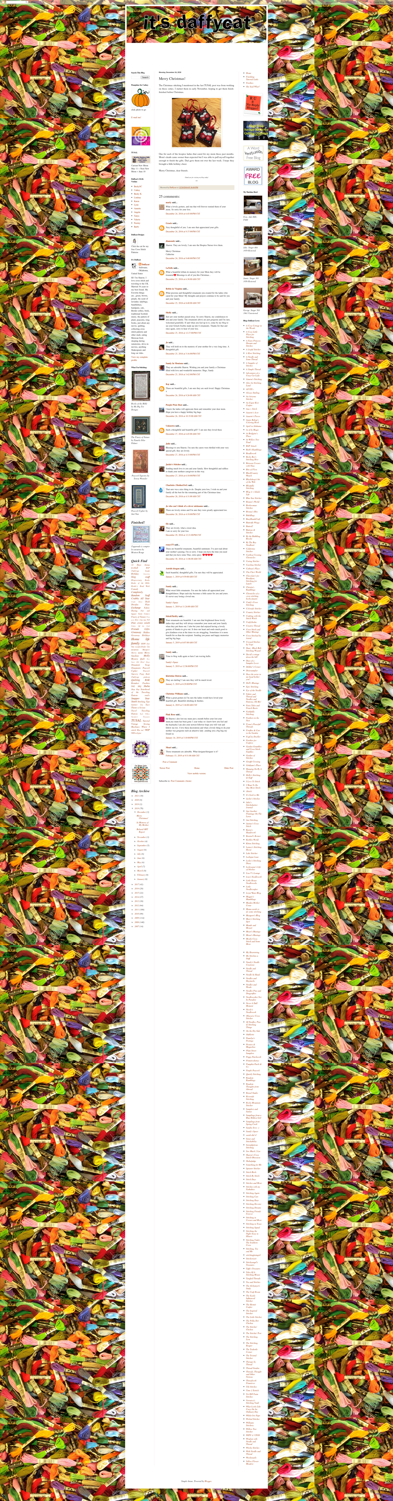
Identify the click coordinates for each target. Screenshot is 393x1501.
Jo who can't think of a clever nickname (184, 506)
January (141, 879)
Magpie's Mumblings (251, 898)
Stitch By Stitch (252, 1175)
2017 (137, 884)
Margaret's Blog (253, 915)
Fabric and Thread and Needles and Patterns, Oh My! (253, 698)
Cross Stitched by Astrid (253, 637)
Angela (137, 212)
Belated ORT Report (142, 830)
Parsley (137, 223)
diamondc (170, 241)
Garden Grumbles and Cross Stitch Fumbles (253, 749)
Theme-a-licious (138, 707)
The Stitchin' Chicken (251, 1328)
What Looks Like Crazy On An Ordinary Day (253, 1409)
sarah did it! (251, 1135)
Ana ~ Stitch (251, 408)
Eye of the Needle (253, 690)
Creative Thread (253, 625)
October (141, 841)
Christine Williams (174, 693)
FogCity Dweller (253, 736)
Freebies (249, 82)
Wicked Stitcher (253, 1418)
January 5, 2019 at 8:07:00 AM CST (181, 642)
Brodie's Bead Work (140, 586)
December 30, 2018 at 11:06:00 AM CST (184, 558)
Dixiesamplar (252, 670)
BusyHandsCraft (253, 518)
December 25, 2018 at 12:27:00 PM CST (183, 332)
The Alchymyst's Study (253, 1287)
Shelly (168, 312)
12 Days (136, 564)
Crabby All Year (140, 598)
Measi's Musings (253, 935)
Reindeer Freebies (140, 683)
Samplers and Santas (252, 1110)
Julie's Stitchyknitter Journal (251, 805)
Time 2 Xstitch (252, 1390)
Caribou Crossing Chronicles (253, 556)
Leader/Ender (140, 646)
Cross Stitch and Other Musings (253, 630)
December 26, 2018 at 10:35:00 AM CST (184, 416)
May (139, 862)
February (141, 874)
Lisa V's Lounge (253, 873)
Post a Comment (170, 761)
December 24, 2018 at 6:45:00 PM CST (183, 213)
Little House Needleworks (251, 881)
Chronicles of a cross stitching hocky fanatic (252, 596)
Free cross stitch (140, 623)
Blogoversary (136, 580)
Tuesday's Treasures (140, 717)
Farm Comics (144, 614)
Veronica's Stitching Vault (252, 1401)
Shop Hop (135, 689)
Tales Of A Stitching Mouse (253, 1273)
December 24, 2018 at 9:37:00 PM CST (183, 231)
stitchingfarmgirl (253, 1254)
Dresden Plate (140, 604)
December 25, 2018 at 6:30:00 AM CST (183, 279)
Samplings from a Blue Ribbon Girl (253, 1116)
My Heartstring (252, 952)
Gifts (147, 629)
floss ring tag (140, 620)
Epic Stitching (252, 686)
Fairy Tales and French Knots (253, 706)
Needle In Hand (253, 974)
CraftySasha (251, 622)
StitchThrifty (172, 616)
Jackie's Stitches (173, 464)
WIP (147, 730)
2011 (137, 909)
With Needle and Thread (253, 1452)
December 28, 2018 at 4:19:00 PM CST (183, 514)
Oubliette (250, 1034)
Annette (137, 208)
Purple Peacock (253, 1070)
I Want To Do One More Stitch (253, 786)
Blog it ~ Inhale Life (253, 493)
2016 (137, 888)
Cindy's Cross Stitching (252, 603)
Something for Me (254, 1164)
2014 (137, 896)
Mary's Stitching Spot (253, 920)
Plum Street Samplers (251, 1052)
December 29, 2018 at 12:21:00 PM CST (183, 534)
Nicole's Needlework (251, 1011)
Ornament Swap (140, 664)
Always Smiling (252, 392)
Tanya (136, 215)
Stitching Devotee (253, 1203)
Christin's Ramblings (250, 588)
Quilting (135, 680)
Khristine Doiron (174, 675)
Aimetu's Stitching (254, 379)
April (139, 866)
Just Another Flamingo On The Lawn (254, 814)
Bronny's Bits (252, 511)
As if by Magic (252, 429)
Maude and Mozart (251, 926)
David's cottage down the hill (252, 655)
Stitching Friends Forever (253, 1212)
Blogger (208, 1481)
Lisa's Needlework (254, 876)
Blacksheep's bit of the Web (253, 480)
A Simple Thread (253, 369)
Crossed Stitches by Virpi (253, 643)
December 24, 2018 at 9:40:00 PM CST (183, 258)
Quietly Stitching (253, 1074)
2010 (137, 913)
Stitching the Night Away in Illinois (252, 1234)
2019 (137, 804)
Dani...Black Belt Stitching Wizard (253, 649)
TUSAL (136, 720)
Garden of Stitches (250, 756)
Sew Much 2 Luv (253, 1151)
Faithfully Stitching (250, 713)
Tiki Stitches (251, 1386)
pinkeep (147, 677)
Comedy (134, 588)
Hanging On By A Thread (254, 770)
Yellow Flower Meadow (252, 1462)
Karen (136, 201)
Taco (148, 704)
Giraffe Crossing (253, 761)
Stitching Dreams (253, 1207)
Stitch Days (251, 1179)
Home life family (140, 641)
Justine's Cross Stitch (252, 825)
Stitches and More (254, 1183)
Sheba (147, 686)
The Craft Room (253, 1291)
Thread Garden (252, 1368)
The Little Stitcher (254, 1316)
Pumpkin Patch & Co (254, 1065)
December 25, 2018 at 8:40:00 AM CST (183, 302)
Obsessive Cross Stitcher (253, 1017)
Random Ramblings (250, 1079)
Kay (167, 384)
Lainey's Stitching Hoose (253, 848)
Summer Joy (137, 704)
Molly (147, 655)
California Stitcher (250, 550)
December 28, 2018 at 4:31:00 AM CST (183, 496)
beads (147, 571)
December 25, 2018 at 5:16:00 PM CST (183, 353)
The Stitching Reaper (252, 1344)
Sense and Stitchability (251, 1140)
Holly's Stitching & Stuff (253, 776)
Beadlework (251, 453)
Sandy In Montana (174, 363)
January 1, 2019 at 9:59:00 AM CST (181, 576)
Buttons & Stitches (250, 531)
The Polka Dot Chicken (252, 1322)
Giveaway (136, 632)
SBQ (139, 686)
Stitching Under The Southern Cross (253, 1242)
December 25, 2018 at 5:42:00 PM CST (183, 374)
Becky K (138, 193)
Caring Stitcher (252, 561)
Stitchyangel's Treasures (252, 1263)
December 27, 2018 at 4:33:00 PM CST (183, 454)
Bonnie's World (252, 501)
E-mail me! (136, 117)
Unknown (170, 425)
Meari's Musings (253, 931)
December (141, 811)
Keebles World (252, 839)
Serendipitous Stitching (252, 1146)
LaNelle (169, 267)
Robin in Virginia (174, 288)
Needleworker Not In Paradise (253, 998)
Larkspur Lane (252, 856)
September (142, 845)
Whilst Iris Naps (253, 1415)
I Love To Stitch (253, 781)
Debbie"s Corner (253, 666)
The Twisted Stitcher (251, 1356)
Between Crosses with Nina (253, 464)
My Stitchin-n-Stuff (252, 957)
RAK (147, 680)
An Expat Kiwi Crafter (252, 404)
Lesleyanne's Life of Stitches (253, 868)
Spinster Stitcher (253, 1168)
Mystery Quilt (138, 658)
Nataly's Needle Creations (252, 963)
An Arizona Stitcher (251, 397)
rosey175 (170, 544)
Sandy (169, 586)
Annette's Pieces (253, 416)
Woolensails (251, 1457)
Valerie (137, 219)
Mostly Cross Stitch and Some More (253, 941)
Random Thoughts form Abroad (252, 1086)
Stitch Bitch (251, 1172)
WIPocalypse (136, 733)
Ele (167, 523)
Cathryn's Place (253, 568)
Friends (135, 629)
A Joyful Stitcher (253, 349)
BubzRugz (250, 515)
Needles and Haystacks (251, 979)
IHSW (143, 643)
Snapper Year (140, 698)
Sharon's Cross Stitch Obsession (253, 1156)
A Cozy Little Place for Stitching (251, 334)
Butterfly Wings (252, 522)
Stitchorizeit (251, 1258)
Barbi (136, 226)
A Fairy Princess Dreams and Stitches (253, 343)
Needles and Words (251, 986)
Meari (168, 747)
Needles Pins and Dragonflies (253, 992)
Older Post (228, 767)
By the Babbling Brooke (253, 537)
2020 (137, 799)
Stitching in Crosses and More (254, 1219)
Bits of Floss (251, 469)
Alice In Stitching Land (253, 384)
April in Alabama (253, 426)
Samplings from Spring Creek (253, 1123)
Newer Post (165, 767)
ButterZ (249, 526)
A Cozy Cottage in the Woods (254, 327)
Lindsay (137, 197)
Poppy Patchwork (253, 1056)
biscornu (147, 574)
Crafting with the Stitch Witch (253, 617)
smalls (147, 695)
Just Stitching (252, 819)
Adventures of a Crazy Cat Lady (253, 374)
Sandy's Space (172, 602)
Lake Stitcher (251, 853)
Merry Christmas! (142, 817)
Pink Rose (170, 714)
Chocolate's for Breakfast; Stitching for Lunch (252, 579)
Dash (147, 601)
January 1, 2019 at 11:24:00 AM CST (182, 606)
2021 (137, 795)
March (140, 870)
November (141, 837)
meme (140, 652)
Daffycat (173, 187)
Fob (148, 620)
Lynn (136, 204)
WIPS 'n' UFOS (253, 1435)
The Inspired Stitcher (251, 1312)
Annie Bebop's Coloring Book (252, 421)
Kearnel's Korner (253, 835)
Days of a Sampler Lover (252, 662)
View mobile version (196, 773)
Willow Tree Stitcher (251, 1430)
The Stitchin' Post (253, 1333)
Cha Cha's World (253, 572)
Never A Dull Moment (251, 1004)
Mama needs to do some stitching (253, 910)
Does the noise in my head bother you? (253, 677)
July (139, 853)
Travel (134, 710)
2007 (137, 926)
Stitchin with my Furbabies (253, 1188)
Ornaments (136, 667)
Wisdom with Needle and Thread (251, 1441)
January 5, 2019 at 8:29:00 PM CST (181, 684)
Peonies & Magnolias (250, 1045)
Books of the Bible (140, 583)
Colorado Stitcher (253, 608)
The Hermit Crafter (251, 1306)
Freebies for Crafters (251, 741)
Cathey (137, 190)
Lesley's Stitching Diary (253, 862)
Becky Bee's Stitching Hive (252, 458)
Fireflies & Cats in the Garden (253, 731)
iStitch (249, 791)
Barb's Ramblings (253, 449)
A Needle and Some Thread (252, 358)
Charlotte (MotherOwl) (177, 485)
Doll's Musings (252, 682)
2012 (137, 905)
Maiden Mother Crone (253, 904)
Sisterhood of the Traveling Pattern (140, 692)
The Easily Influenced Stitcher (250, 1298)
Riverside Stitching (250, 1097)
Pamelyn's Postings (250, 1039)
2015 (137, 892)
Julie (168, 443)
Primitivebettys (252, 1060)
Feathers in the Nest (252, 719)
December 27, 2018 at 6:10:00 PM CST (183, 475)
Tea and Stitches (253, 1282)
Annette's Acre (252, 412)
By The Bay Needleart (251, 543)
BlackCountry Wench (252, 474)
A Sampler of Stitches (251, 364)
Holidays (146, 635)
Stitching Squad (253, 1227)
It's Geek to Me (252, 794)
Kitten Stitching (253, 843)
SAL (133, 686)
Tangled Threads (253, 1278)
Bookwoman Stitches (251, 506)
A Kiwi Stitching (253, 353)
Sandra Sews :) (252, 1127)
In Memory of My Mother (143, 823)
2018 (137, 808)
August (140, 849)
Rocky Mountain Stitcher (253, 1104)
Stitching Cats (252, 1196)
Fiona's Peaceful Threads (253, 725)
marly (168, 202)
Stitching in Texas (253, 1223)
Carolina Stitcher (253, 564)
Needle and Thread (251, 969)
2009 (137, 917)
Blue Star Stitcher (253, 498)
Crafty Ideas (136, 602)
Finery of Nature (138, 616)
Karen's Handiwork (251, 831)
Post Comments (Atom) (181, 780)
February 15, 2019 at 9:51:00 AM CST (183, 755)
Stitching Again (252, 1193)
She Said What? (253, 86)
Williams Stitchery (250, 1424)
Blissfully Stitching (250, 487)
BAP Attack (251, 445)
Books (147, 580)
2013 (137, 901)
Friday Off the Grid (140, 626)
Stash (134, 701)
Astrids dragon (173, 568)
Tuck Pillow (145, 714)
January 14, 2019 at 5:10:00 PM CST (182, 737)
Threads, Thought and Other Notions (253, 1374)
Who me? (140, 730)
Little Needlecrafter (252, 888)
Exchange (136, 607)
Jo (167, 342)
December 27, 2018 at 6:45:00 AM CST (183, 433)
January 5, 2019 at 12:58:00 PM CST (182, 666)
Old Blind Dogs (143, 662)
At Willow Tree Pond (252, 441)
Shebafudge (251, 1161)
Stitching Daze (252, 1200)
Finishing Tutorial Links (252, 78)
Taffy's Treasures (253, 1268)
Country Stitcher (253, 612)
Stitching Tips (144, 701)
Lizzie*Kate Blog (253, 892)
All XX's (249, 389)
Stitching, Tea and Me (252, 1250)
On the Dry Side (253, 1030)
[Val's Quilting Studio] (256, 139)
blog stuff (140, 577)
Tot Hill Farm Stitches (252, 1395)
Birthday (135, 573)
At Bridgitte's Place (252, 434)
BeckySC (138, 186)
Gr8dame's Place (253, 765)
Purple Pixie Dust (174, 404)
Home (197, 767)
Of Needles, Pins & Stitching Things (253, 1024)
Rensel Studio (252, 1092)
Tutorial (146, 720)
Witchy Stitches (252, 1447)
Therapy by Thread (251, 1363)
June (139, 857)
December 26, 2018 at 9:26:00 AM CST (183, 395)
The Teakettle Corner (252, 1350)
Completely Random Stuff (140, 593)
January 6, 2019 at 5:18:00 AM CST (181, 704)
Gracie (169, 223)
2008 (137, 922)
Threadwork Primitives (251, 1382)
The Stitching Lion (252, 1338)
